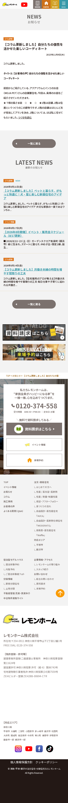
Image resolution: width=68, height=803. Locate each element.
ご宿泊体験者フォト (15, 574)
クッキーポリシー (46, 762)
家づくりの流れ (43, 506)
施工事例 (8, 501)
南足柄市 (22, 735)
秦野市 (45, 735)
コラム (6, 496)
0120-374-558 (36, 405)
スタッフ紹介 (42, 569)
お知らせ (16, 375)
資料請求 (40, 583)
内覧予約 (10, 569)
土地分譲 (10, 588)
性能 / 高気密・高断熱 (47, 491)
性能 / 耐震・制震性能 (47, 496)
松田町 (55, 731)
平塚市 (39, 544)
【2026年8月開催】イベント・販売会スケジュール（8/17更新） (33, 234)
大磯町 (14, 731)
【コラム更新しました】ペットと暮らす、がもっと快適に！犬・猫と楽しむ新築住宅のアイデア (32, 194)
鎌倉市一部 (8, 739)
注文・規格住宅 (41, 482)
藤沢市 (39, 549)
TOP (8, 375)
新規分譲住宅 (12, 583)
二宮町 (21, 731)
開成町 (14, 735)
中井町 (31, 735)
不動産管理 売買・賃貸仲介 (16, 593)
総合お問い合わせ (45, 579)
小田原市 (29, 731)
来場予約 (40, 588)
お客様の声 (9, 506)
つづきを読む (25, 117)
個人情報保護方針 (21, 762)
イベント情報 (9, 487)
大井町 (6, 735)
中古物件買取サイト (13, 598)
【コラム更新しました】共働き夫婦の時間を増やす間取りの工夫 (32, 271)
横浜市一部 (20, 739)
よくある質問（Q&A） (13, 511)
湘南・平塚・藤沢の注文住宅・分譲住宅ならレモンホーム (35, 768)
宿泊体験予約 (12, 564)
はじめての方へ (44, 487)
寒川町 (38, 735)
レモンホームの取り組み (48, 564)
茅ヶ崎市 (39, 731)
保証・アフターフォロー (47, 501)
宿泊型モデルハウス (13, 559)
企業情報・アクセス (43, 559)
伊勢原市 (54, 735)
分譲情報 (8, 579)
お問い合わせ (40, 574)
